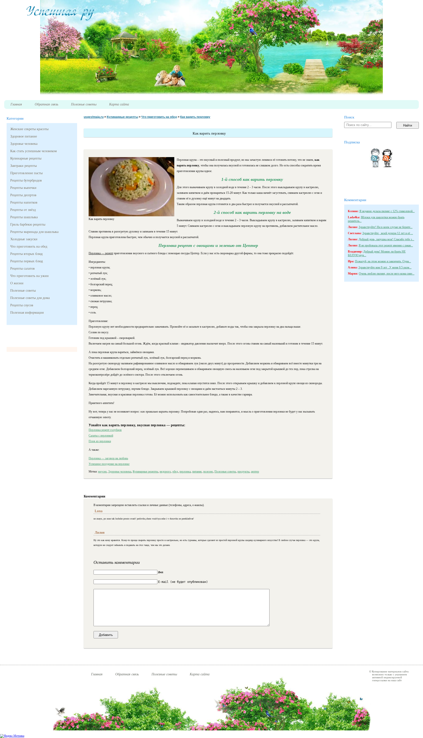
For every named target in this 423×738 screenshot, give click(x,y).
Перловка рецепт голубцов (105, 430)
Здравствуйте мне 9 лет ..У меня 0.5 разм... (384, 267)
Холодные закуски (23, 239)
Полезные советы (23, 290)
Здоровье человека (23, 144)
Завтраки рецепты (23, 166)
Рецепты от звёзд (23, 210)
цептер (255, 471)
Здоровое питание (23, 136)
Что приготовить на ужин (29, 276)
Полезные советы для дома (30, 298)
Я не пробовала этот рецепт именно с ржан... (386, 245)
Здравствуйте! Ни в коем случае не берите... (385, 227)
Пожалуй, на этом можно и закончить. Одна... (383, 261)
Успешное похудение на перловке (109, 464)
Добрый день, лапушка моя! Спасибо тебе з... (386, 239)
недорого (165, 471)
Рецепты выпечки (23, 188)
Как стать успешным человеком (33, 151)
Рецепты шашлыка (24, 217)
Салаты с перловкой (101, 435)
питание (197, 471)
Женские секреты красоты (29, 129)
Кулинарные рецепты (25, 158)
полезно (208, 471)
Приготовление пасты (26, 173)
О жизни (17, 283)
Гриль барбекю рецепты (27, 224)
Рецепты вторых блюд (26, 254)
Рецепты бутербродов (26, 180)
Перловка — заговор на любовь (108, 458)
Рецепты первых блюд (26, 261)
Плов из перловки (100, 441)
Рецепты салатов (22, 268)
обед (175, 471)
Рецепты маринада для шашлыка (34, 232)
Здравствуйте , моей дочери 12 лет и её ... (387, 233)
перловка (185, 471)
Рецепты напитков (23, 202)
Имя (160, 572)
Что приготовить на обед (28, 246)
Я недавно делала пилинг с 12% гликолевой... (387, 211)
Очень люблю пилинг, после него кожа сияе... (386, 273)
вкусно (102, 471)
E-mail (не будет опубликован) (183, 582)
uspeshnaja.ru (94, 117)
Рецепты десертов (23, 195)
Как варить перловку (195, 117)
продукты (243, 471)
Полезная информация (27, 312)
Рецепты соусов (21, 305)
